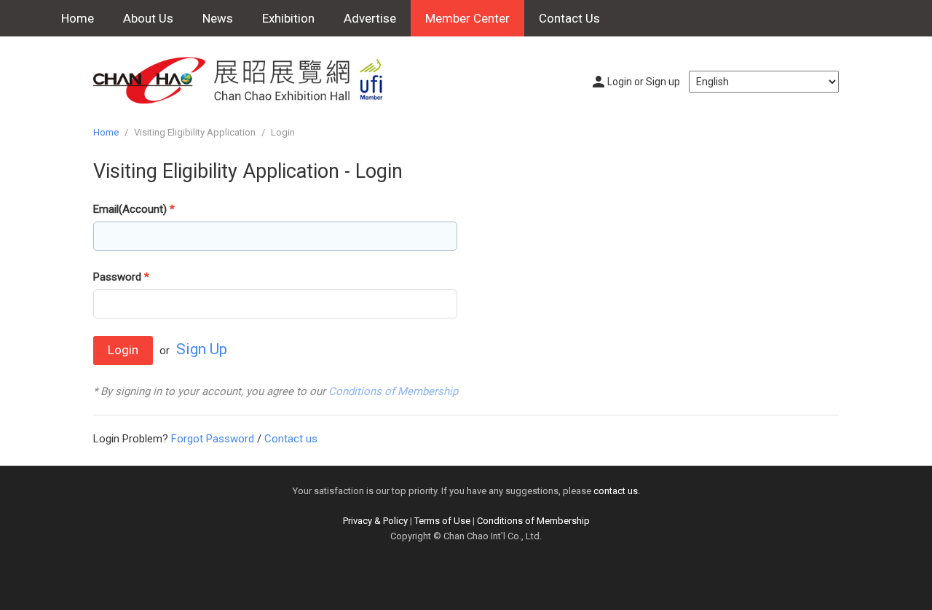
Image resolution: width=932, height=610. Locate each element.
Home (77, 18)
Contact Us (569, 18)
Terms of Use (442, 520)
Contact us (290, 438)
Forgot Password (212, 438)
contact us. (616, 490)
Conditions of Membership (393, 391)
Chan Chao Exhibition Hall (246, 80)
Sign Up (201, 349)
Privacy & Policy (375, 520)
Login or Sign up (643, 81)
